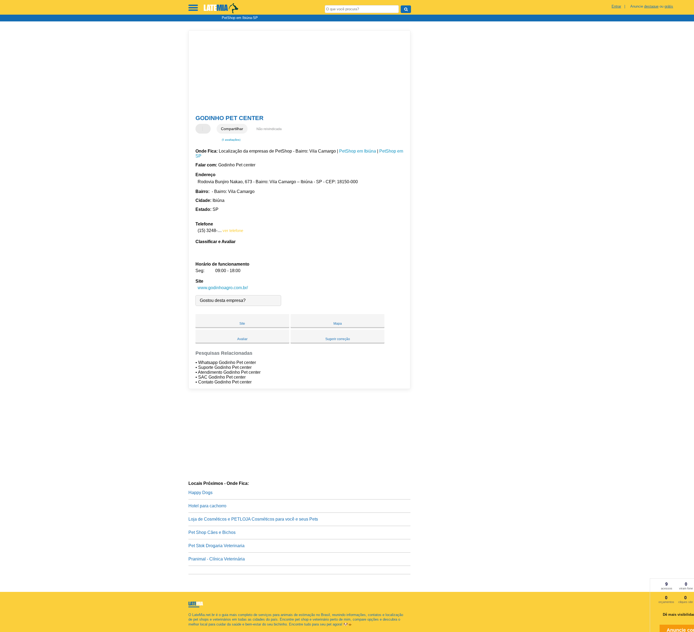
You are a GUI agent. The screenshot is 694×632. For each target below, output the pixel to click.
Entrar (616, 6)
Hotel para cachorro (207, 506)
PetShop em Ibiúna (357, 151)
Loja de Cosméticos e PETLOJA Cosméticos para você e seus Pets (253, 519)
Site (242, 323)
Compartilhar (232, 129)
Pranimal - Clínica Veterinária (216, 559)
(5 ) (230, 139)
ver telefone (233, 230)
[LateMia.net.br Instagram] (194, 629)
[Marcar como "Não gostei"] (207, 129)
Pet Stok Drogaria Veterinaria (216, 545)
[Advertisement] (296, 73)
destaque (651, 6)
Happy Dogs (200, 492)
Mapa (337, 323)
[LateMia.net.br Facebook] (189, 629)
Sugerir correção (337, 339)
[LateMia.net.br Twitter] (192, 629)
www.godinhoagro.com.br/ (223, 287)
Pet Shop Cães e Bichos (212, 532)
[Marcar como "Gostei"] (200, 129)
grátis (668, 6)
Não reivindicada (269, 129)
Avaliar (242, 339)
